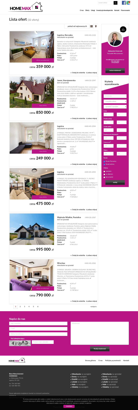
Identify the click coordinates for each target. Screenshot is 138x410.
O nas (82, 10)
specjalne (108, 171)
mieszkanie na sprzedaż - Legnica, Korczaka (53, 53)
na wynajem (81, 374)
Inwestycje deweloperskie (104, 10)
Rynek (105, 158)
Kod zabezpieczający (17, 338)
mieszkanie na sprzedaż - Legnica (53, 144)
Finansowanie (125, 10)
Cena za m (107, 142)
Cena (105, 111)
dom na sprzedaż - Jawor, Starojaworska (53, 98)
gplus (128, 3)
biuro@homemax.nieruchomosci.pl (115, 59)
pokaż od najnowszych (77, 26)
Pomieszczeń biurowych (111, 134)
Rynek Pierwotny (111, 161)
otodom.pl (12, 395)
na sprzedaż (111, 374)
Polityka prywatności (113, 360)
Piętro (105, 150)
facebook (124, 3)
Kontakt (116, 10)
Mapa (96, 26)
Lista (91, 26)
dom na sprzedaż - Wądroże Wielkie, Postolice (53, 235)
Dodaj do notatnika (78, 73)
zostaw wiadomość (115, 70)
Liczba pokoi (107, 126)
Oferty (87, 10)
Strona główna (90, 360)
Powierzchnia (108, 119)
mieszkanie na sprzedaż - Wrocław (53, 281)
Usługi (93, 10)
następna (93, 306)
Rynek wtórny (110, 164)
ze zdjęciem (109, 174)
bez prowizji (109, 177)
